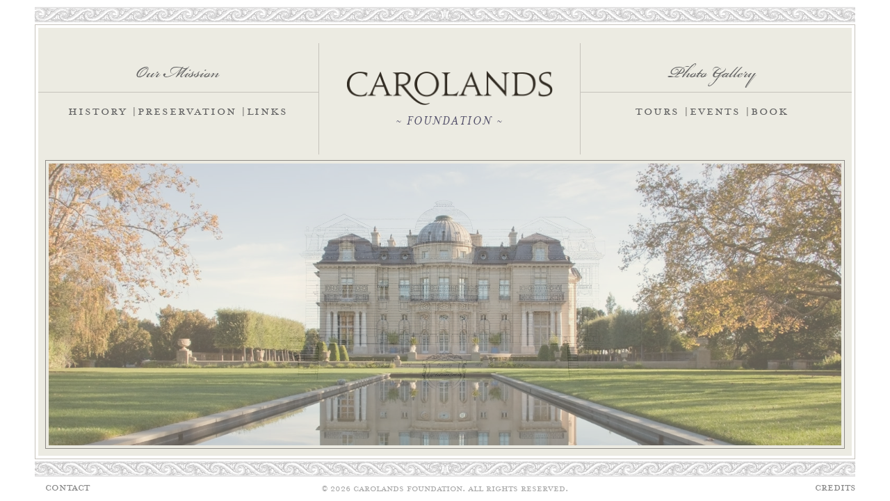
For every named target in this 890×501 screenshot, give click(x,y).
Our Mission (178, 67)
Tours (657, 112)
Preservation (187, 112)
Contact (67, 488)
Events (715, 112)
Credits (835, 488)
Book (769, 112)
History (97, 112)
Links (267, 112)
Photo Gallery (712, 67)
